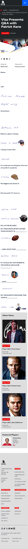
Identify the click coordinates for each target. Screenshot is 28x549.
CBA (2, 482)
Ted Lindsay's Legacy (20, 481)
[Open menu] (25, 3)
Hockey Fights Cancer (5, 514)
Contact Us (4, 478)
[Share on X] (1, 59)
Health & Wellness (20, 495)
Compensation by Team (19, 475)
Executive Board (5, 495)
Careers (3, 480)
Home (5, 10)
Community (4, 518)
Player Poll (18, 479)
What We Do (4, 493)
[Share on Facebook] (4, 59)
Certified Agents (6, 501)
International (5, 498)
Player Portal (21, 498)
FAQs (2, 504)
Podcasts (17, 514)
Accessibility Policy (17, 538)
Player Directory (19, 472)
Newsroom (14, 10)
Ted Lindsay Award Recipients (20, 485)
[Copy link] (9, 59)
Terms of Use (15, 541)
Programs (17, 493)
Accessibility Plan (5, 538)
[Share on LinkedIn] (7, 59)
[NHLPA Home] (3, 3)
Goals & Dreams (5, 511)
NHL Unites (7, 520)
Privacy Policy (4, 541)
